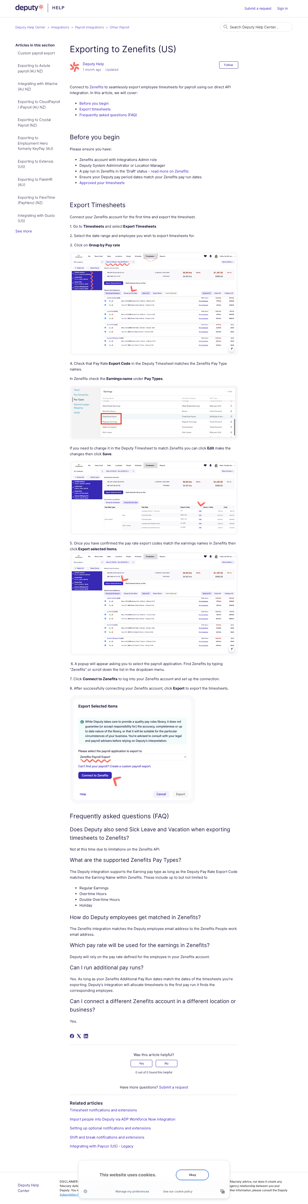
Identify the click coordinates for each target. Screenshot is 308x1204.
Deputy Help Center (30, 27)
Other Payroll (119, 27)
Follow (228, 65)
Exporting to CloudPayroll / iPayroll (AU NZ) (39, 104)
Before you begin (94, 103)
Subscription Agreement (76, 1194)
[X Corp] (79, 1036)
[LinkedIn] (86, 1036)
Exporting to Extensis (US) (35, 164)
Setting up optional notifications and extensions (110, 1128)
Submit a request (257, 8)
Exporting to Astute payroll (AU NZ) (34, 68)
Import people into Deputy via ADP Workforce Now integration (122, 1119)
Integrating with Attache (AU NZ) (38, 86)
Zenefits (96, 87)
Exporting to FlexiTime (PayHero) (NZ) (36, 200)
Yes (141, 1063)
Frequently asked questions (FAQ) (108, 115)
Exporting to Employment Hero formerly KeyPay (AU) (35, 143)
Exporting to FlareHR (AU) (35, 182)
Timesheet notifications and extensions (103, 1110)
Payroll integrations (89, 27)
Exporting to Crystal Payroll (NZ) (34, 122)
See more (23, 231)
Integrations (60, 27)
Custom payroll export (36, 53)
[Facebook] (72, 1036)
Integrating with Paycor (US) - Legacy (101, 1146)
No (166, 1063)
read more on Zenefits (170, 171)
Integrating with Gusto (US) (36, 218)
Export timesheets (95, 109)
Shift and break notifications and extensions (107, 1137)
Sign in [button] (282, 8)
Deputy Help (93, 64)
